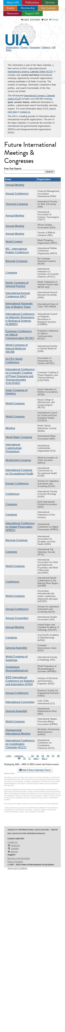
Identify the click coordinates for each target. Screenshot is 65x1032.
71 (29, 758)
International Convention (20, 702)
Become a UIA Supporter (19, 858)
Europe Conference (17, 483)
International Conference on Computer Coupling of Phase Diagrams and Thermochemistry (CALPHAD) (20, 376)
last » (44, 758)
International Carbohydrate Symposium (14, 448)
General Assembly (16, 647)
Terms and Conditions (17, 868)
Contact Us (13, 842)
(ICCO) (30, 71)
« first (8, 756)
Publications (32, 2)
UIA (16, 32)
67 (53, 756)
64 (37, 756)
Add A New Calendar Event (36, 770)
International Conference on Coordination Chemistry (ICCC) (20, 744)
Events (10, 8)
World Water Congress (19, 437)
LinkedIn (15, 848)
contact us (25, 112)
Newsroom (13, 13)
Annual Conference (17, 193)
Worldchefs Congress (18, 460)
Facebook (15, 845)
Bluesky (14, 852)
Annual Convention (17, 618)
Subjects (46, 47)
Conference (12, 493)
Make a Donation (15, 861)
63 (32, 756)
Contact (36, 19)
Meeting (10, 428)
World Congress (15, 403)
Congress (11, 272)
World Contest (14, 241)
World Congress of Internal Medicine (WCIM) (17, 348)
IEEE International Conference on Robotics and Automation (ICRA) (20, 681)
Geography (35, 47)
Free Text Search (12, 168)
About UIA (13, 2)
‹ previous (19, 756)
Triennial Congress (17, 204)
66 (48, 756)
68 (58, 756)
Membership (28, 8)
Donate (54, 19)
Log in (26, 19)
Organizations (12, 47)
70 (24, 758)
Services (50, 2)
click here (12, 112)
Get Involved (48, 8)
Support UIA (32, 13)
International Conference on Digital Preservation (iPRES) (20, 527)
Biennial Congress (17, 261)
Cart (45, 19)
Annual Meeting (15, 184)
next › (36, 758)
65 (43, 756)
